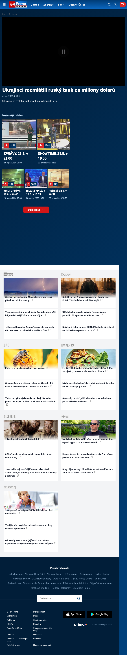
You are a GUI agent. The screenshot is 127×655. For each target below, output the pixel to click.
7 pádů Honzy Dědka (81, 578)
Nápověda (37, 634)
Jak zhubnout (16, 574)
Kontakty (37, 624)
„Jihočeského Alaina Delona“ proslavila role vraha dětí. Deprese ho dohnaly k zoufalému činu (30, 329)
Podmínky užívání (14, 628)
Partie (98, 574)
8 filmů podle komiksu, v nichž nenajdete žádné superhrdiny (28, 456)
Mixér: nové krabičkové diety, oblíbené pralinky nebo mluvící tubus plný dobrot (88, 385)
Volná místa (12, 616)
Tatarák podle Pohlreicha (36, 583)
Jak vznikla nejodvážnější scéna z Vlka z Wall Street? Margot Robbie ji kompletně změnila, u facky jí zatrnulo (31, 472)
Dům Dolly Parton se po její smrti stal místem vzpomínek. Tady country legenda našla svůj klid (29, 542)
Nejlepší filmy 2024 (35, 574)
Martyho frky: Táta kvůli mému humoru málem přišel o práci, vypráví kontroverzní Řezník (88, 441)
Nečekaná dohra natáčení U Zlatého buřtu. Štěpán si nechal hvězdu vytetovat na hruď (88, 329)
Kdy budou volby (21, 578)
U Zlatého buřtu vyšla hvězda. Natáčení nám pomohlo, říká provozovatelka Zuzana (84, 314)
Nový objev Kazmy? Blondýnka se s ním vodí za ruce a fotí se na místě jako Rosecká (87, 471)
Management (39, 612)
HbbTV (10, 624)
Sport (61, 5)
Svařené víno (14, 583)
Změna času (86, 574)
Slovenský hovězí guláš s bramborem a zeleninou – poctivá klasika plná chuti (87, 400)
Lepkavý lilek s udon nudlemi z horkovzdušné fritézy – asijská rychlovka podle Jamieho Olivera (87, 370)
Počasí (106, 574)
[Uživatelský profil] (115, 4)
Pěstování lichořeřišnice (75, 583)
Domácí (35, 5)
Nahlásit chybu (13, 645)
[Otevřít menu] (4, 4)
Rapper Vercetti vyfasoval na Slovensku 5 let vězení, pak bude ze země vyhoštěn (88, 456)
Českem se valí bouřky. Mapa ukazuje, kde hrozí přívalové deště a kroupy (28, 299)
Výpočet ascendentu (101, 583)
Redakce (37, 639)
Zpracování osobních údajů (42, 629)
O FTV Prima (12, 612)
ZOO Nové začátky (41, 578)
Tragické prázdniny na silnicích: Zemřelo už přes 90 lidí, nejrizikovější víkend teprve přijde (30, 314)
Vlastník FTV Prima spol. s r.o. (17, 640)
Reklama (11, 620)
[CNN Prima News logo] (18, 4)
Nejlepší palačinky (61, 588)
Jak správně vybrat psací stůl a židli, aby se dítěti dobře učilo (29, 512)
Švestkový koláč (81, 588)
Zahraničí (48, 5)
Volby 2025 (100, 578)
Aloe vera (56, 583)
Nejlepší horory (55, 574)
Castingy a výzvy (40, 620)
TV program (71, 574)
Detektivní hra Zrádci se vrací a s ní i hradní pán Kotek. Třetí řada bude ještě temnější (85, 299)
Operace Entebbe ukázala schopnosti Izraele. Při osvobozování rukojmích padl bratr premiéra (29, 385)
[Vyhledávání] (109, 4)
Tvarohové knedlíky (39, 588)
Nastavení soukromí (42, 645)
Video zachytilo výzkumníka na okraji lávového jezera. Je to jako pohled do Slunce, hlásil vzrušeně (30, 400)
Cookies (10, 634)
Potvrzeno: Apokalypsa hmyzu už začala (25, 368)
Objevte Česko (77, 5)
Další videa (34, 209)
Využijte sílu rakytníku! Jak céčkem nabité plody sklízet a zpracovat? (28, 527)
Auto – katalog (61, 578)
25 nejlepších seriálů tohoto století (22, 439)
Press (35, 616)
